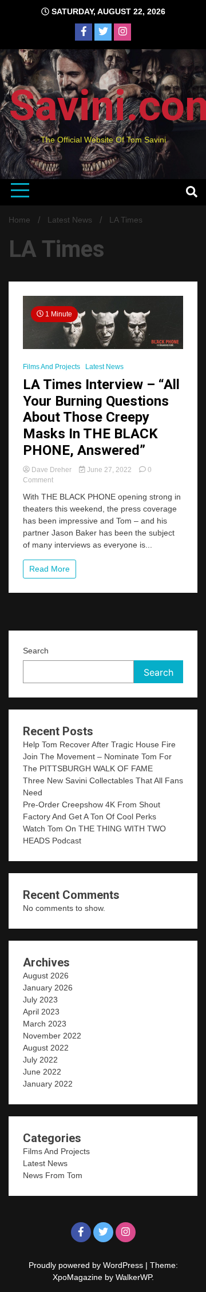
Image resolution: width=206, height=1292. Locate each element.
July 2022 (40, 1059)
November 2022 (52, 1035)
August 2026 (46, 975)
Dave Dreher (51, 470)
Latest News (104, 367)
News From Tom (52, 1175)
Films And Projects (51, 367)
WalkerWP (134, 1277)
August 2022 (46, 1047)
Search (36, 650)
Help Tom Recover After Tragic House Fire (99, 744)
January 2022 (48, 1083)
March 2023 (44, 1023)
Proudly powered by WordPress (87, 1265)
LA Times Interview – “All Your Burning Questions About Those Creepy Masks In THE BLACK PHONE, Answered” (101, 417)
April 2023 (41, 1011)
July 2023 (40, 999)
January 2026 (48, 987)
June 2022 (42, 1071)
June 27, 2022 (109, 470)
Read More (49, 568)
